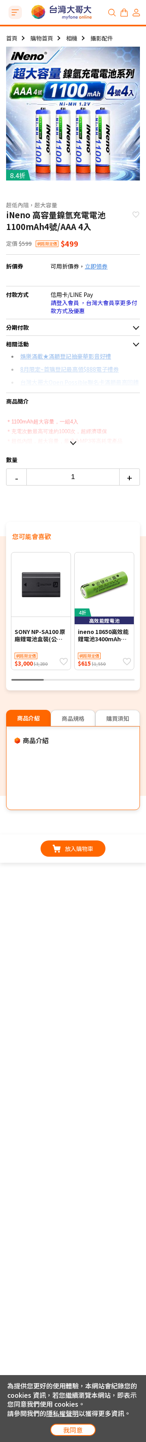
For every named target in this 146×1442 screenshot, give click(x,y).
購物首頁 (41, 38)
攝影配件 (101, 38)
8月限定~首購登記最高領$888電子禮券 (69, 369)
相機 (71, 38)
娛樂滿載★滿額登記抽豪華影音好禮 (65, 356)
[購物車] (124, 12)
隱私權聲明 (62, 1413)
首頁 (11, 38)
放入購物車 (79, 849)
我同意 (73, 1430)
